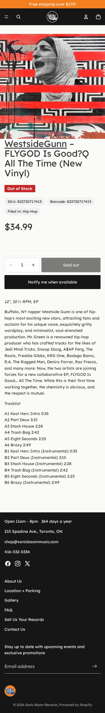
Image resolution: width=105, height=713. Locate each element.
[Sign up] (95, 666)
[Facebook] (7, 563)
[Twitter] (27, 563)
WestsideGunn (35, 143)
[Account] (86, 17)
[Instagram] (17, 563)
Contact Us (14, 629)
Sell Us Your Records (24, 619)
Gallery (11, 600)
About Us (13, 580)
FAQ (8, 610)
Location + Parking (22, 590)
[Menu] (6, 16)
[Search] (18, 17)
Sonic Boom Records (41, 705)
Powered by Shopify (75, 705)
